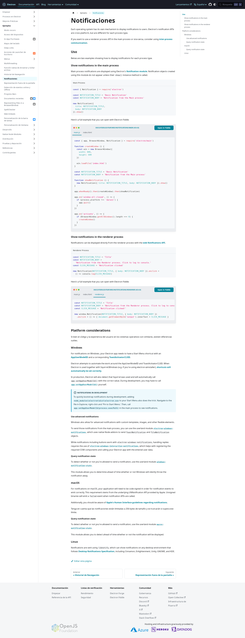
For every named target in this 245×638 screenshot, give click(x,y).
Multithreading (10, 63)
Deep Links (9, 48)
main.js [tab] (77, 132)
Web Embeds (9, 114)
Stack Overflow (146, 617)
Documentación (26, 4)
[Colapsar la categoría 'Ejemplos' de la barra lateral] (34, 26)
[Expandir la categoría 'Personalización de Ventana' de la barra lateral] (34, 125)
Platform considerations (191, 31)
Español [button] (201, 4)
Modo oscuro (10, 30)
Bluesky (142, 605)
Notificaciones (10, 78)
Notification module (136, 71)
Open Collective (175, 597)
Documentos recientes (14, 98)
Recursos (143, 597)
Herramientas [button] (54, 4)
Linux (186, 53)
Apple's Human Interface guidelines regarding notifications (136, 502)
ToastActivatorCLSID (119, 357)
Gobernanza (145, 593)
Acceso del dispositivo (13, 34)
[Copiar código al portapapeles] (173, 89)
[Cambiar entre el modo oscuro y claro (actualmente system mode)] (215, 4)
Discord (143, 601)
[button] (19, 12)
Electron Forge (117, 593)
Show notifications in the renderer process (197, 25)
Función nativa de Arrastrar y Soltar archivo (19, 68)
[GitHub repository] (210, 4)
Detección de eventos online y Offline (17, 88)
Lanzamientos (182, 4)
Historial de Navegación (14, 74)
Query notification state (195, 42)
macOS (187, 46)
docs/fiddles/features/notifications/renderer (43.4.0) (117, 290)
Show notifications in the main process (195, 19)
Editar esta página (83, 561)
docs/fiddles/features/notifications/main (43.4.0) (117, 128)
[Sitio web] (73, 13)
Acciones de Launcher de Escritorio (15, 53)
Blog (43, 4)
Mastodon (144, 613)
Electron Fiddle (117, 597)
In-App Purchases (11, 39)
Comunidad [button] (71, 4)
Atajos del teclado (12, 43)
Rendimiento (87, 593)
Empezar (56, 593)
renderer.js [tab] (99, 294)
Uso (183, 14)
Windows (187, 34)
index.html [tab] (87, 132)
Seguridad (86, 597)
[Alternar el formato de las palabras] (167, 302)
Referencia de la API (61, 597)
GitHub (171, 593)
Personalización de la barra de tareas (16, 119)
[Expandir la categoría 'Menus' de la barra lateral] (34, 59)
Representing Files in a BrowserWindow (14, 104)
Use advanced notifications (196, 38)
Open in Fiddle (164, 128)
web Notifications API (154, 242)
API (37, 4)
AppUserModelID (79, 357)
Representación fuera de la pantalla (19, 83)
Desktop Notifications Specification (96, 551)
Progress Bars (10, 94)
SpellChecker (9, 109)
